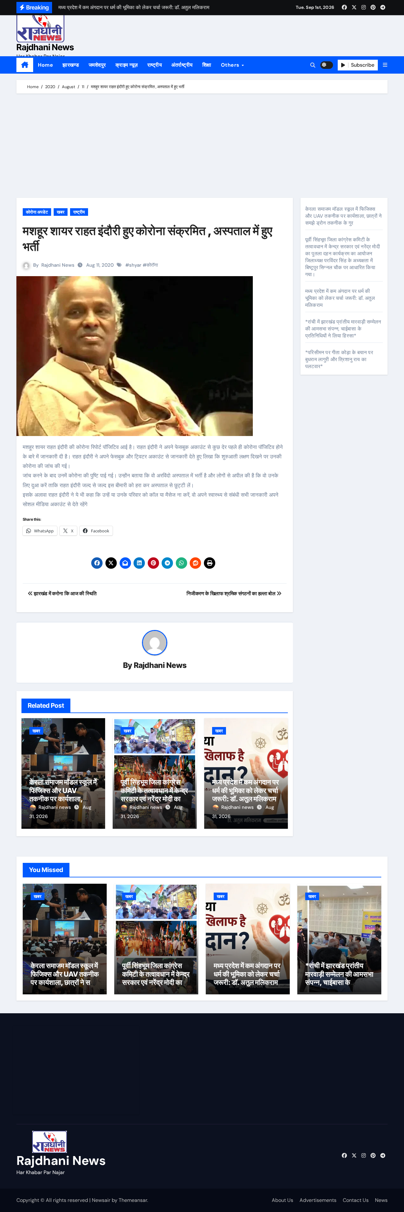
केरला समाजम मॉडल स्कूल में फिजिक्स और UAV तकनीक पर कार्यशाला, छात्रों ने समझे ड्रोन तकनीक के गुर (63, 799)
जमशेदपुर (97, 65)
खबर (60, 212)
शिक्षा (206, 65)
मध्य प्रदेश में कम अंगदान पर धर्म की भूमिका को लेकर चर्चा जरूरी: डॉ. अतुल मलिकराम (245, 790)
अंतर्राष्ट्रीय (182, 65)
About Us (282, 1200)
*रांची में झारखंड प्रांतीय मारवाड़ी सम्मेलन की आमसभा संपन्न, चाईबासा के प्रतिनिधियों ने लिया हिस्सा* (343, 328)
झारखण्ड (70, 65)
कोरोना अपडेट (37, 212)
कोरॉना (152, 265)
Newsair (101, 1200)
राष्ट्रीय (154, 65)
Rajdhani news (55, 807)
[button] (385, 65)
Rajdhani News (45, 47)
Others (231, 65)
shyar (135, 265)
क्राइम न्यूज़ (127, 65)
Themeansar (133, 1200)
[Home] (24, 65)
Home (45, 65)
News (381, 1200)
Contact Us (356, 1200)
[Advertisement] (203, 147)
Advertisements (318, 1200)
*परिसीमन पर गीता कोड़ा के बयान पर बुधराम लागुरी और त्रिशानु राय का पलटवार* (339, 359)
